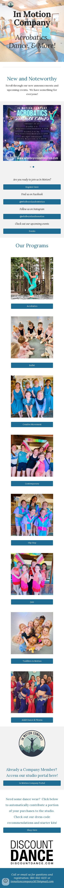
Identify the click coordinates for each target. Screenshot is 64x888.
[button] (3, 4)
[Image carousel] (32, 136)
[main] (32, 31)
